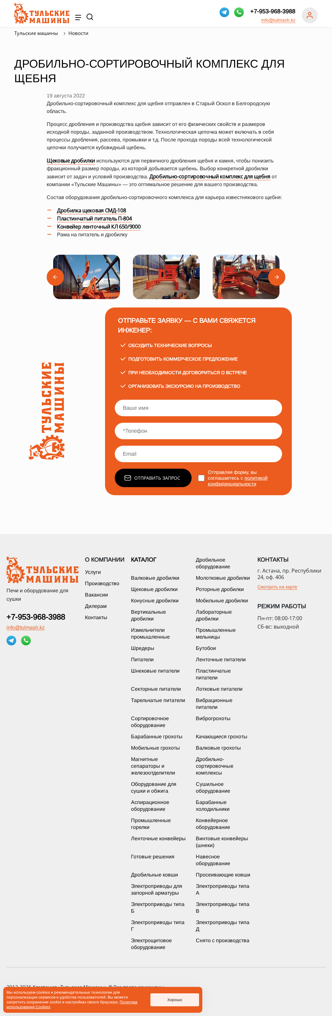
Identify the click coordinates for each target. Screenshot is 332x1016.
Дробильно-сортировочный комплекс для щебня (209, 176)
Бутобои (206, 648)
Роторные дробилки (220, 589)
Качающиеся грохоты (221, 736)
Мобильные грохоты (155, 748)
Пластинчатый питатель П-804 (94, 218)
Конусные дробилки (155, 600)
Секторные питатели (156, 689)
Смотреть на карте (277, 586)
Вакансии (96, 594)
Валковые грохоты (218, 748)
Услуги (93, 572)
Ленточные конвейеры (158, 838)
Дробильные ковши (154, 874)
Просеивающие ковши (223, 874)
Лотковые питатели (219, 689)
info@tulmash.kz (278, 20)
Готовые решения (152, 856)
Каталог (144, 559)
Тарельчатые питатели (158, 700)
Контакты (96, 617)
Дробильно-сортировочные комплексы (214, 766)
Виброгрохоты (213, 718)
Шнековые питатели (155, 671)
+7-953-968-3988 (272, 11)
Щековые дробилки (71, 160)
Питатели (142, 659)
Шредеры (142, 648)
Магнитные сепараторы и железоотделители (153, 766)
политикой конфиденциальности (237, 480)
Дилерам (96, 606)
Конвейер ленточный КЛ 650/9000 (98, 226)
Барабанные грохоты (157, 736)
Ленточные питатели (221, 659)
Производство (102, 583)
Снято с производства (222, 940)
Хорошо (174, 1000)
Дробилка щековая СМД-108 (91, 210)
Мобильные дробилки (222, 600)
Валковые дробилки (155, 578)
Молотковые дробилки (223, 578)
